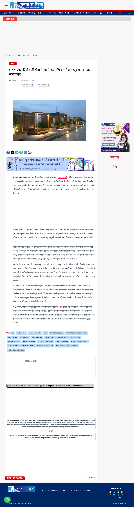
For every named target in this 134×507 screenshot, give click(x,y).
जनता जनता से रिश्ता (63, 337)
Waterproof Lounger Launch (76, 333)
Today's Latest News (45, 341)
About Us (45, 490)
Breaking (10, 19)
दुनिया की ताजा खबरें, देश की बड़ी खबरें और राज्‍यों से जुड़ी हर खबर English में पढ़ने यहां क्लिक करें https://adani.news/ (45, 386)
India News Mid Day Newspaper (66, 346)
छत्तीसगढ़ (31, 13)
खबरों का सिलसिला (49, 337)
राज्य (39, 13)
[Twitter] (12, 152)
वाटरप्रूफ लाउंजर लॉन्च (35, 333)
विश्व (49, 13)
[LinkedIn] (17, 152)
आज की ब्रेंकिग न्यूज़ (37, 337)
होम (5, 13)
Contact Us (54, 490)
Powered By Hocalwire (119, 503)
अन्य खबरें (108, 13)
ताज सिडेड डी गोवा (21, 333)
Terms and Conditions (82, 490)
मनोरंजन (68, 13)
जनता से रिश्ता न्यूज (75, 337)
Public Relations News (45, 346)
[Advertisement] (67, 37)
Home (7, 55)
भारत (11, 13)
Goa (45, 333)
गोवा (19, 55)
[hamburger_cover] (6, 5)
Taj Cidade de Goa (56, 333)
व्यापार (61, 13)
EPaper (77, 13)
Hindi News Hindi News (16, 350)
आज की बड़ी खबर (24, 337)
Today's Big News (62, 341)
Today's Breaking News (79, 341)
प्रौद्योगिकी (86, 13)
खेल (54, 13)
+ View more (92, 477)
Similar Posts (15, 478)
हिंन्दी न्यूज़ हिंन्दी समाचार (29, 341)
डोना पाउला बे (62, 177)
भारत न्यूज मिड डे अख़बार (14, 341)
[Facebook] (8, 152)
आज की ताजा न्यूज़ (12, 337)
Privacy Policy (66, 490)
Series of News (13, 346)
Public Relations (28, 346)
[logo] (27, 5)
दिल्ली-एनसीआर (20, 13)
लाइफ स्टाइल (97, 13)
